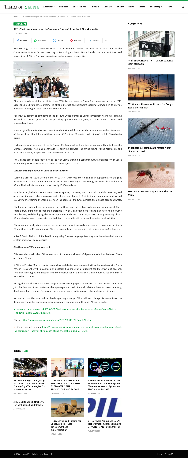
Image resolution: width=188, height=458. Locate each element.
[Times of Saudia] (21, 7)
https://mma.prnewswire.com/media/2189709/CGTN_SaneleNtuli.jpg (57, 320)
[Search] (182, 7)
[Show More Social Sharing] (105, 40)
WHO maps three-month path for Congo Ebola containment (150, 106)
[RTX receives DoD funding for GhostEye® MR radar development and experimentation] (68, 407)
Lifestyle (107, 7)
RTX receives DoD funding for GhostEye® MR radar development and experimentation (66, 425)
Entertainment (80, 7)
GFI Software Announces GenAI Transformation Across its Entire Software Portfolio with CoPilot (104, 424)
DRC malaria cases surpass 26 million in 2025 (150, 193)
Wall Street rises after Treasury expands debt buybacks (150, 62)
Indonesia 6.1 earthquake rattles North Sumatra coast (149, 149)
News (131, 7)
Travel (169, 7)
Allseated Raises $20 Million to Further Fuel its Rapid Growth (29, 403)
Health (95, 7)
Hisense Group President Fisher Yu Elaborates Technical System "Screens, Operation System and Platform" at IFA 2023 (104, 385)
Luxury (120, 7)
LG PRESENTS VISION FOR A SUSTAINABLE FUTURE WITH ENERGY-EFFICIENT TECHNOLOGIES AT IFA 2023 (65, 385)
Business (63, 7)
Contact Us (170, 454)
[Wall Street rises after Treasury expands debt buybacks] (151, 44)
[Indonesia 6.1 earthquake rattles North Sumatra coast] (151, 131)
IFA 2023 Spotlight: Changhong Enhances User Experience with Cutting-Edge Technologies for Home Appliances (29, 385)
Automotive (49, 7)
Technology (156, 7)
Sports (141, 7)
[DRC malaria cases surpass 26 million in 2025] (151, 175)
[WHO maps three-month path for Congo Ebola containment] (151, 87)
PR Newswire (20, 24)
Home (15, 17)
